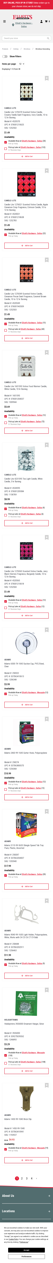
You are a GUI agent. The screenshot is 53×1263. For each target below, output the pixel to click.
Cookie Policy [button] (13, 1239)
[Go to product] (26, 91)
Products (5, 49)
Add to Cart (28, 156)
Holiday (15, 49)
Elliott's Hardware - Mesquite (33, 692)
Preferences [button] (24, 1242)
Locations (8, 1211)
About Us (8, 1196)
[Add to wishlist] (47, 78)
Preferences (27, 1257)
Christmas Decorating (42, 49)
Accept (26, 1250)
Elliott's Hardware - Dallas (24, 25)
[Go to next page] (36, 1178)
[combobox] (26, 38)
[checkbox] (5, 56)
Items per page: (9, 64)
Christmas (27, 49)
